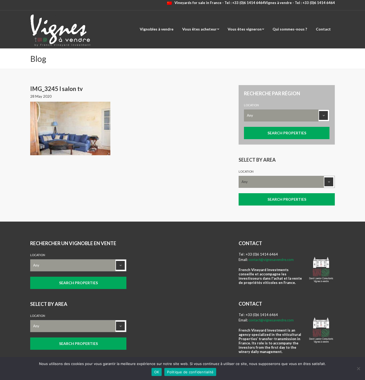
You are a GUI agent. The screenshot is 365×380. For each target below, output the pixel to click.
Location (251, 105)
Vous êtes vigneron (245, 29)
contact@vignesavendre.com (271, 259)
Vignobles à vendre (156, 29)
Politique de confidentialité (190, 372)
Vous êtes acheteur (199, 29)
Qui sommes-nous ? (290, 29)
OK (156, 372)
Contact (323, 29)
